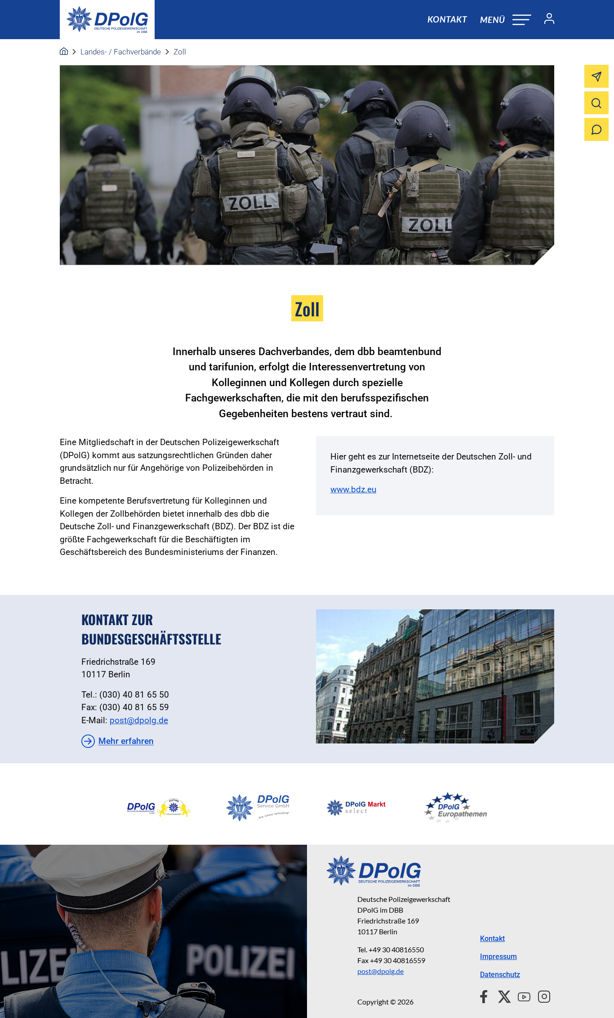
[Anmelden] (545, 20)
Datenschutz (500, 974)
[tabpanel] (158, 807)
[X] (501, 995)
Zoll (180, 51)
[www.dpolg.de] (64, 51)
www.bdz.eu (353, 489)
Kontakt (447, 19)
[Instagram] (540, 995)
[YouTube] (520, 995)
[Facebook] (485, 995)
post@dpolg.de (139, 720)
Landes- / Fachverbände (120, 51)
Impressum (498, 956)
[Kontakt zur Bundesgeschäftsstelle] (435, 676)
